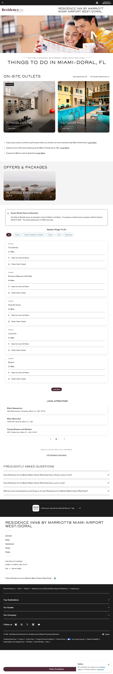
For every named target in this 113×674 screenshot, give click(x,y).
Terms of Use (30, 639)
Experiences (9, 544)
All (9, 235)
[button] (97, 2)
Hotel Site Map (38, 642)
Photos (7, 552)
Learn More (12, 128)
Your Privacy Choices (77, 639)
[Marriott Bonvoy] (105, 2)
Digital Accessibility (93, 639)
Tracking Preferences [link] (10, 639)
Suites (7, 540)
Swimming (68, 235)
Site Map (29, 642)
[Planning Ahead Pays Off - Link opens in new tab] (30, 185)
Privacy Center (60, 639)
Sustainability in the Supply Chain (14, 642)
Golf (58, 235)
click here (100, 669)
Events (7, 548)
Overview (8, 536)
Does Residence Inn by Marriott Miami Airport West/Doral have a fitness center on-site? (38, 475)
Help (47, 642)
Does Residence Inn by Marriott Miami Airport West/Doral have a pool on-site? (34, 483)
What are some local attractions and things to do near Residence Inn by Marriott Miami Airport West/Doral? (46, 491)
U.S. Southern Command (56, 455)
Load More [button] (56, 389)
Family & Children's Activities (33, 235)
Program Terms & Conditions (45, 639)
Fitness (50, 235)
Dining (17, 235)
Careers (21, 639)
